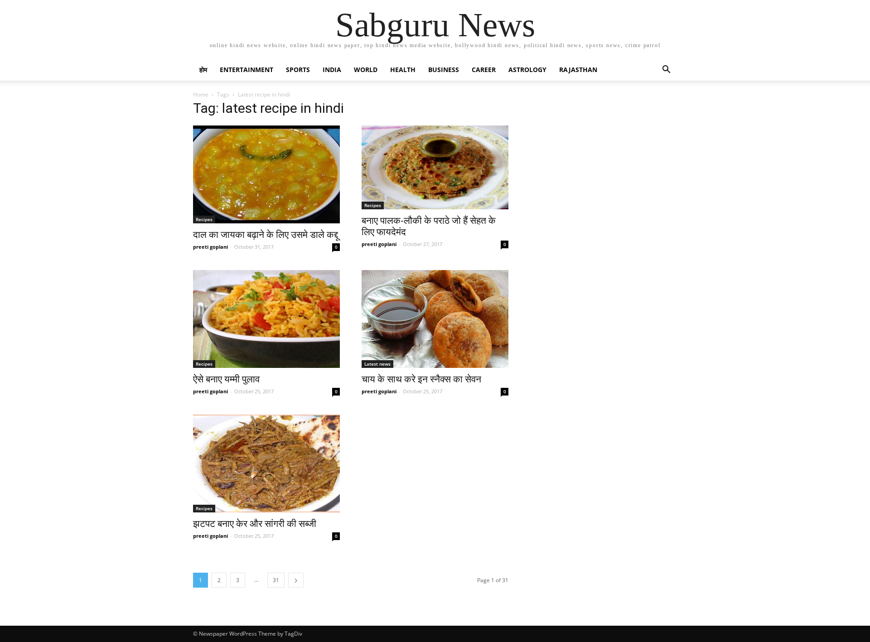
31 (276, 580)
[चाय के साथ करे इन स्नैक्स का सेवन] (435, 319)
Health (403, 69)
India (332, 69)
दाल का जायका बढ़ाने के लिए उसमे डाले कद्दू (265, 234)
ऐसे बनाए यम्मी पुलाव (226, 379)
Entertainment (246, 69)
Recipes (204, 219)
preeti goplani (210, 246)
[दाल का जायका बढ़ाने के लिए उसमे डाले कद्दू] (266, 174)
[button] (666, 70)
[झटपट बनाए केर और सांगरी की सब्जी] (266, 463)
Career (484, 69)
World (365, 69)
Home (200, 94)
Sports (298, 69)
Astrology (527, 69)
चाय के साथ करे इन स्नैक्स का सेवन (421, 379)
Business (443, 69)
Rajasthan (578, 69)
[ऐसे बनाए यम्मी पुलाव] (266, 319)
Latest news (377, 364)
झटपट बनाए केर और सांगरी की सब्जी (254, 523)
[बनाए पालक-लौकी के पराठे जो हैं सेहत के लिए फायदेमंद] (435, 167)
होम (203, 69)
